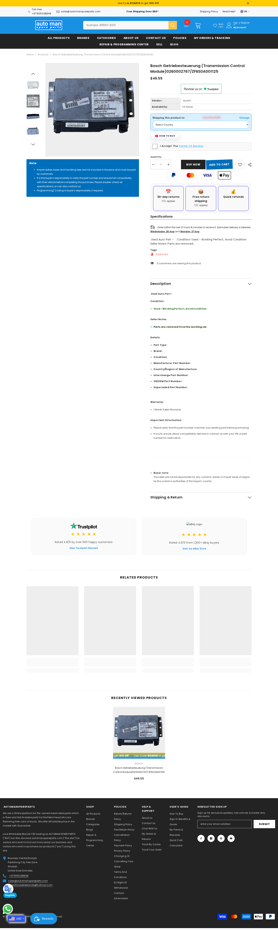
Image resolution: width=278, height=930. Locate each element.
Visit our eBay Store (194, 550)
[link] (52, 666)
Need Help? (229, 13)
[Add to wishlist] (240, 166)
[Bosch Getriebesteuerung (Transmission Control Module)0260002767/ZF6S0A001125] (139, 735)
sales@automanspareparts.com (80, 13)
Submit (264, 826)
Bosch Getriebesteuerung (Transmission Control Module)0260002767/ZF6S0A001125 (139, 772)
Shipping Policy (209, 13)
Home (29, 56)
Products (43, 56)
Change (244, 119)
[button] (33, 76)
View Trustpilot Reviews (83, 550)
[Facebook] (201, 840)
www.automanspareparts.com (44, 840)
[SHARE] (248, 166)
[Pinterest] (221, 840)
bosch (187, 102)
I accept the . (182, 148)
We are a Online (12, 815)
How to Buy (167, 137)
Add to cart (219, 166)
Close (248, 4)
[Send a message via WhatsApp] (8, 909)
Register (245, 25)
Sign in (235, 26)
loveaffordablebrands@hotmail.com (30, 886)
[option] (139, 4)
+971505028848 (41, 15)
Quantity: (156, 158)
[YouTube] (231, 840)
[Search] (130, 27)
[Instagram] (211, 840)
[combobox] (126, 27)
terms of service (191, 148)
